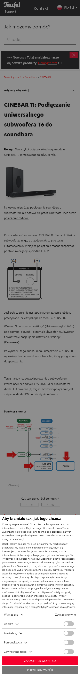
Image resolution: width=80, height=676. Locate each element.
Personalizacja (13, 642)
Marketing (10, 633)
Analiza (8, 624)
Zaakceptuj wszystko (40, 660)
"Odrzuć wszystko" (41, 558)
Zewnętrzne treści (15, 651)
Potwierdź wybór (40, 670)
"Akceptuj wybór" (56, 595)
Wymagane (11, 614)
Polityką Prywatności (48, 606)
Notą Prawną (68, 606)
